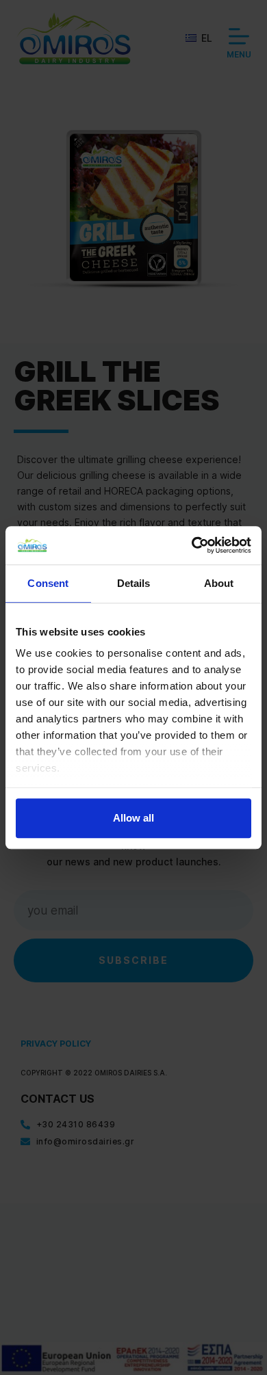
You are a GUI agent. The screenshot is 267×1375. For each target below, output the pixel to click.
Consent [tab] (47, 583)
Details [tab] (134, 583)
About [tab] (219, 583)
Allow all (133, 818)
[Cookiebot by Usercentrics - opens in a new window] (192, 545)
